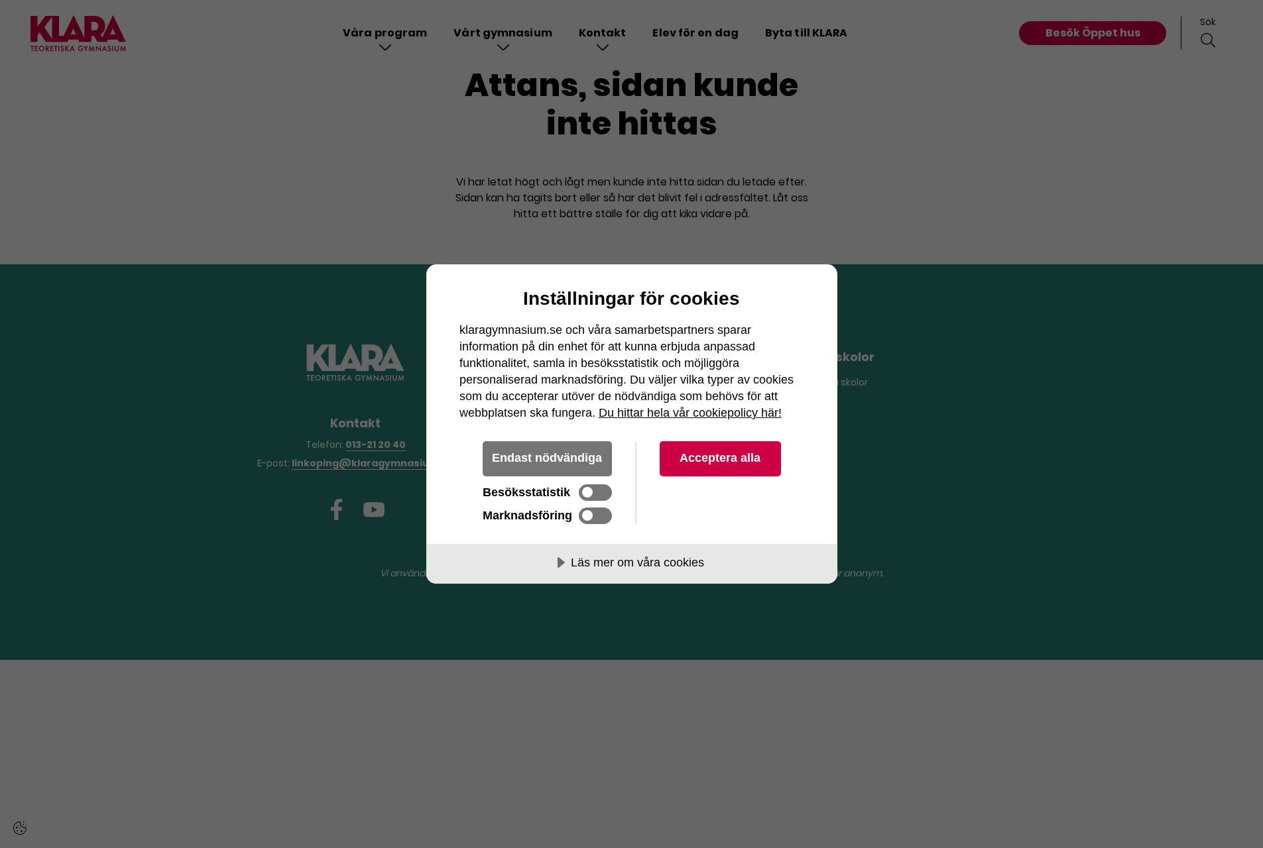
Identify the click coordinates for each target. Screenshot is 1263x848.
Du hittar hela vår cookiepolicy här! (690, 412)
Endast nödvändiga (547, 457)
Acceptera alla (720, 457)
